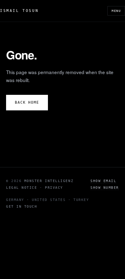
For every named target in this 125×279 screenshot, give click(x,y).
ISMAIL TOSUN (19, 11)
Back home (27, 102)
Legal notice (21, 188)
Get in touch (21, 207)
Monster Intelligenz (48, 181)
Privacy (54, 188)
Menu (116, 11)
